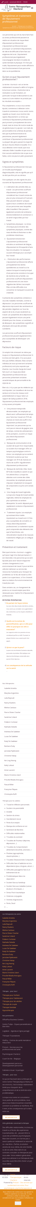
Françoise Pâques (10, 789)
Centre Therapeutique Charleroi (15, 1177)
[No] (33, 1198)
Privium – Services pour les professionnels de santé (12, 1048)
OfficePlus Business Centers (12, 1019)
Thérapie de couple (9, 1004)
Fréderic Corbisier (11, 722)
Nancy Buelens (10, 703)
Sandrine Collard (10, 717)
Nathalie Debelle (10, 727)
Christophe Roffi (10, 794)
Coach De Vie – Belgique (11, 1059)
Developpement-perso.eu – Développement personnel (12, 1064)
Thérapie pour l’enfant (11, 995)
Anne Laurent (9, 770)
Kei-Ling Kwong (10, 760)
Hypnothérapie (8, 1010)
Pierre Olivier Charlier (12, 712)
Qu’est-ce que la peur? (15, 647)
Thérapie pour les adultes (12, 1001)
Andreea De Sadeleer (12, 732)
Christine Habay (10, 756)
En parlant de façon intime (17, 603)
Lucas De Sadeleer (11, 736)
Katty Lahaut (9, 765)
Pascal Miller (9, 784)
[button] (32, 8)
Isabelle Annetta (10, 688)
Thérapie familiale (9, 1007)
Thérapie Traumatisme (11, 1036)
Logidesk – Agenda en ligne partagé (15, 1031)
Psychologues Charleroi (11, 1054)
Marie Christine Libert (12, 775)
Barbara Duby (9, 746)
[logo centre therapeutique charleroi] (17, 8)
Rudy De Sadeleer (10, 741)
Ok (18, 1203)
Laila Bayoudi (9, 698)
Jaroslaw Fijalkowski (11, 751)
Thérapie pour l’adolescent (12, 998)
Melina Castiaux (10, 707)
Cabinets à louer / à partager (13, 1070)
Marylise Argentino (11, 693)
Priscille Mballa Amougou (13, 780)
